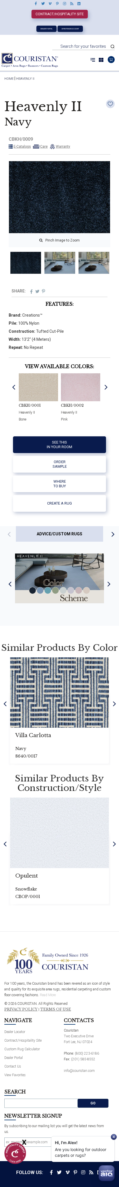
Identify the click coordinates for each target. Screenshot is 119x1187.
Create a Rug (59, 503)
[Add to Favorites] (110, 104)
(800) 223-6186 (87, 1053)
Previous (13, 386)
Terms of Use (55, 1009)
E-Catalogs (22, 146)
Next (106, 386)
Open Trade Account (70, 29)
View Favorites (15, 1075)
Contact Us (12, 1066)
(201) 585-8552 (83, 1059)
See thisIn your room (59, 444)
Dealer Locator (14, 1032)
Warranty (63, 146)
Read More (48, 995)
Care (44, 146)
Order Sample (60, 464)
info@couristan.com (79, 1071)
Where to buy (59, 483)
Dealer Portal (46, 29)
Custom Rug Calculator (22, 1049)
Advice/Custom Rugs (59, 534)
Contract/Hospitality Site (60, 14)
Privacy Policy (21, 1009)
